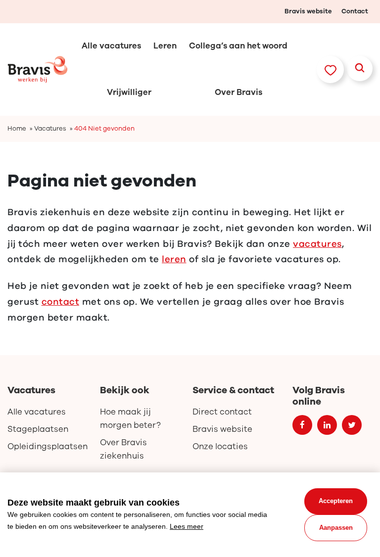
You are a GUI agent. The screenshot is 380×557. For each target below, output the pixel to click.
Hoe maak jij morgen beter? (130, 418)
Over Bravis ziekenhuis (123, 449)
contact (61, 301)
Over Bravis (238, 92)
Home (16, 128)
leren (174, 259)
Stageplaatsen (37, 429)
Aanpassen (336, 527)
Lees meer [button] (186, 526)
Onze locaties (220, 446)
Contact (354, 11)
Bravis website (308, 11)
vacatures (317, 243)
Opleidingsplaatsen (47, 446)
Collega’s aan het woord (238, 45)
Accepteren (336, 501)
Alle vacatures (111, 45)
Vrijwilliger (129, 92)
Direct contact (222, 412)
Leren (165, 45)
